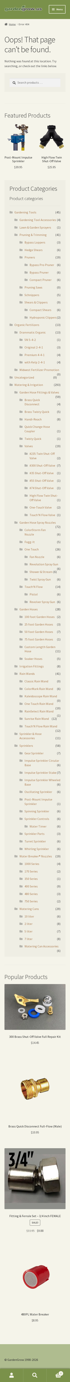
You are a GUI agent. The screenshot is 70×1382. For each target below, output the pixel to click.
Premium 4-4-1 (34, 355)
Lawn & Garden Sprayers (35, 227)
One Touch (31, 549)
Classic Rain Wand (36, 681)
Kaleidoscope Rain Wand (40, 696)
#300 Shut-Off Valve (42, 465)
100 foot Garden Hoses (39, 617)
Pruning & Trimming (33, 235)
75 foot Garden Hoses (38, 639)
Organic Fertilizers (26, 325)
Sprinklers (26, 746)
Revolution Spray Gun (44, 564)
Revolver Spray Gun (42, 602)
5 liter (28, 931)
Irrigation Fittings (31, 666)
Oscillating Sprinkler (38, 792)
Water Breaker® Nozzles (35, 856)
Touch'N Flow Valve (42, 515)
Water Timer (38, 826)
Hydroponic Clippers (43, 317)
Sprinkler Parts (34, 834)
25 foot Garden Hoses (38, 624)
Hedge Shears (33, 250)
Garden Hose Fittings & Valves (39, 392)
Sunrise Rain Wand (36, 719)
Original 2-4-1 (33, 347)
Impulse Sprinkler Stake (40, 773)
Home (12, 24)
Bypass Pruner (39, 272)
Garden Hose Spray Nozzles (37, 522)
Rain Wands (27, 674)
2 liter (28, 924)
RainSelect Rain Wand (38, 711)
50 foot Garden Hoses (38, 632)
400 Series (31, 886)
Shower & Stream (41, 572)
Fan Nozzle (37, 557)
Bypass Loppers (34, 242)
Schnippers (31, 295)
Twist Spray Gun (40, 579)
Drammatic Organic (32, 332)
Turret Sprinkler (35, 841)
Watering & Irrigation (28, 385)
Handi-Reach (33, 419)
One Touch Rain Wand (38, 704)
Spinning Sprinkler (36, 811)
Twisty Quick (32, 439)
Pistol (34, 594)
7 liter (28, 939)
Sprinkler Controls (36, 819)
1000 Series (31, 864)
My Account (11, 1375)
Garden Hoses (28, 609)
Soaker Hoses (33, 659)
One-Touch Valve (41, 507)
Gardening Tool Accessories (37, 220)
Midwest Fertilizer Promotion (39, 370)
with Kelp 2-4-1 (34, 362)
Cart (54, 1372)
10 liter (29, 916)
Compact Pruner (41, 280)
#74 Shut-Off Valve (42, 488)
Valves (28, 446)
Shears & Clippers (36, 302)
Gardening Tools (25, 212)
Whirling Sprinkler (36, 849)
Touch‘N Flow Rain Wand (40, 726)
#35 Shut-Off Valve (42, 473)
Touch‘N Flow (33, 587)
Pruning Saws (33, 287)
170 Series (31, 871)
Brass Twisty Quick (36, 412)
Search (35, 1375)
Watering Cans (29, 909)
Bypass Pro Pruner (42, 265)
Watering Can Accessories (41, 946)
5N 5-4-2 (30, 340)
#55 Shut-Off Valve (42, 481)
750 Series (31, 901)
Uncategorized (24, 377)
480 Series (31, 894)
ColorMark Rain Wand (38, 689)
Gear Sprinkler (34, 753)
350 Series (31, 879)
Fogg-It (29, 542)
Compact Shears (40, 310)
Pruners (29, 257)
